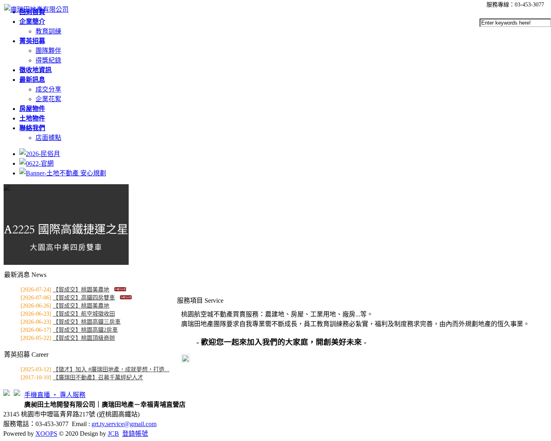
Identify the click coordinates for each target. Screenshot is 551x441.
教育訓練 (48, 31)
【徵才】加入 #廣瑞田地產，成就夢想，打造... (111, 369)
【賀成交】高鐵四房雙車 (84, 298)
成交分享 (48, 89)
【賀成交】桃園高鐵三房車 (87, 322)
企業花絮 (48, 99)
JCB (113, 433)
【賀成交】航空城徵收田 (84, 314)
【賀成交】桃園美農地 (81, 290)
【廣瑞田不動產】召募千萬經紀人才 (98, 377)
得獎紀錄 (48, 60)
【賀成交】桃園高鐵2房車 (85, 330)
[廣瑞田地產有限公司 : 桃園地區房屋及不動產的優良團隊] (36, 9)
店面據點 (48, 137)
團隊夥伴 (48, 50)
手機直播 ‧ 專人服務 (55, 394)
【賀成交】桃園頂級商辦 (84, 338)
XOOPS (46, 433)
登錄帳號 (135, 433)
